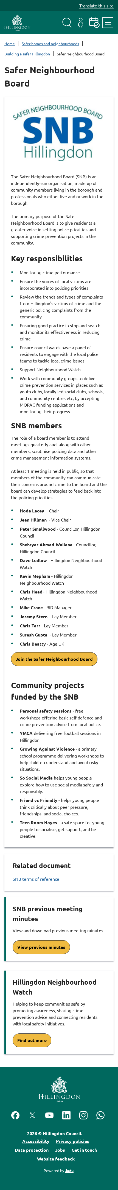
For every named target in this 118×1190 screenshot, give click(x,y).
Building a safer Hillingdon (27, 53)
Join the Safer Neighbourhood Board (54, 659)
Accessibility (35, 1141)
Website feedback (56, 1159)
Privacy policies (72, 1141)
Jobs (60, 1150)
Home (9, 43)
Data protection (32, 1150)
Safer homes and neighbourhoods (50, 43)
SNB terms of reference (36, 879)
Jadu (69, 1170)
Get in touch (84, 1150)
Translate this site (96, 5)
